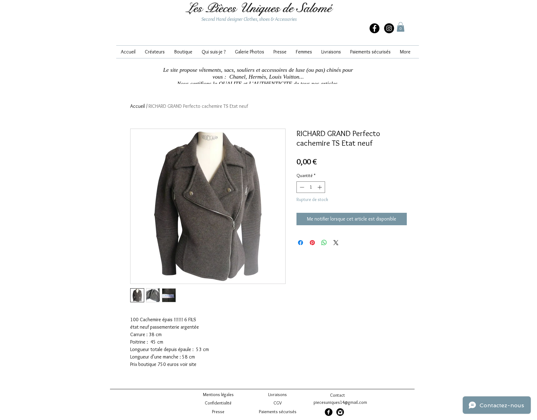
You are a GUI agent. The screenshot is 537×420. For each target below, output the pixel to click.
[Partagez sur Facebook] (300, 242)
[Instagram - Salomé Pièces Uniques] (389, 28)
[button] (401, 27)
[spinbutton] (310, 187)
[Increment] (320, 187)
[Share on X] (336, 242)
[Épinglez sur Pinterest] (312, 242)
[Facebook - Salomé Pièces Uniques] (329, 412)
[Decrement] (301, 187)
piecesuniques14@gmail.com (340, 402)
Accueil (137, 106)
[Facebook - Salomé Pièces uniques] (374, 28)
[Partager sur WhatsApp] (324, 242)
